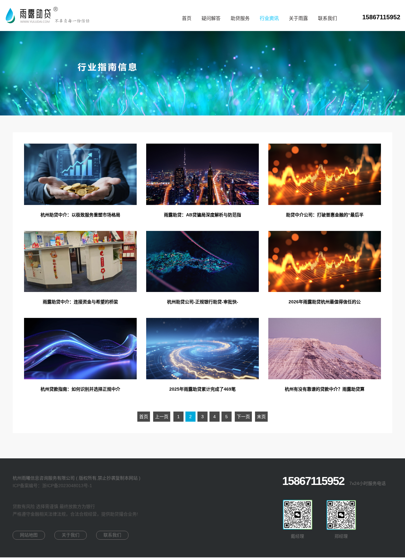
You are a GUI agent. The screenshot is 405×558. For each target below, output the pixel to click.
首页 (186, 18)
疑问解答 (211, 18)
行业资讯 (269, 18)
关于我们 (70, 534)
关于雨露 (298, 18)
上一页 (161, 416)
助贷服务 (240, 18)
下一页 (243, 416)
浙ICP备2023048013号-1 (67, 485)
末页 (261, 416)
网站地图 (29, 534)
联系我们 (327, 18)
